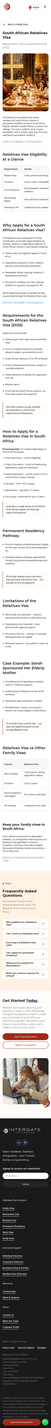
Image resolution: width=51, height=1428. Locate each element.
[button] (34, 6)
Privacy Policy (9, 1347)
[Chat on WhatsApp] (45, 1422)
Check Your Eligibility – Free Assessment (22, 141)
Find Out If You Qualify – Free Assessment (23, 302)
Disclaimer (41, 1347)
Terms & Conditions (26, 1347)
